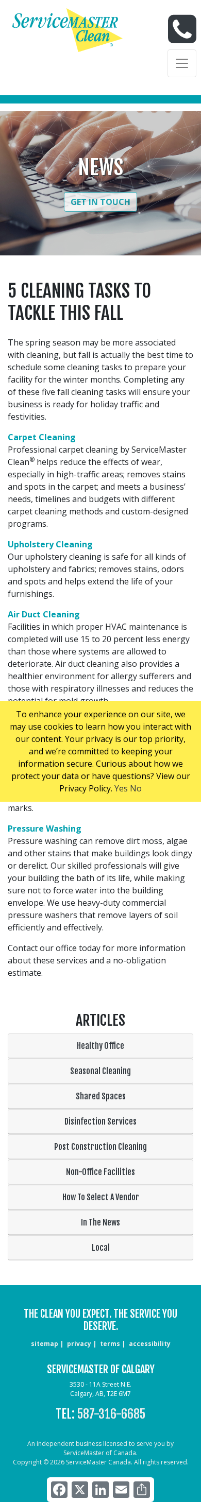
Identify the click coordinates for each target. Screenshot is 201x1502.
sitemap (44, 1343)
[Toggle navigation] (181, 63)
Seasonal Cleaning (100, 1071)
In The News (100, 1222)
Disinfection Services (100, 1121)
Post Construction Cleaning (100, 1147)
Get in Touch (100, 202)
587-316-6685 (111, 1414)
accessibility (150, 1343)
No (136, 788)
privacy (79, 1343)
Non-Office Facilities (100, 1172)
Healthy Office (100, 1046)
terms (110, 1343)
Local (101, 1247)
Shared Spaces (101, 1096)
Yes (121, 788)
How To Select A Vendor (100, 1197)
